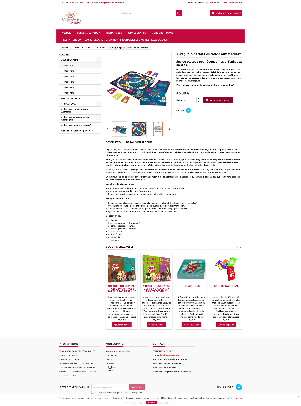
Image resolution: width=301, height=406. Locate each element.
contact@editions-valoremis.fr (111, 3)
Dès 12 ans (69, 76)
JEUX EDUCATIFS (137, 33)
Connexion (214, 3)
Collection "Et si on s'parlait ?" (77, 131)
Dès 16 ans (69, 87)
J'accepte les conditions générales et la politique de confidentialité (118, 393)
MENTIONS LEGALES (68, 376)
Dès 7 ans (68, 65)
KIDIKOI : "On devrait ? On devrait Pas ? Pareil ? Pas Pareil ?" (122, 289)
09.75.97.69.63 (78, 3)
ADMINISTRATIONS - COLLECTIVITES (76, 363)
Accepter (151, 402)
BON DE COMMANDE (68, 355)
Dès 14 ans (69, 82)
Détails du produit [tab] (139, 142)
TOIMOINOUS (191, 286)
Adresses (110, 363)
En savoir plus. (236, 398)
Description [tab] (114, 142)
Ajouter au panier (218, 100)
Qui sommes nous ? (88, 33)
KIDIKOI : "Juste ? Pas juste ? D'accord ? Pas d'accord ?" (156, 289)
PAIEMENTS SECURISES (70, 359)
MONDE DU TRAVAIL (162, 33)
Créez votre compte (232, 3)
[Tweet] (188, 110)
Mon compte (114, 343)
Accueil (66, 33)
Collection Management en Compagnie (75, 118)
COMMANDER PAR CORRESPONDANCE (77, 351)
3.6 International (226, 286)
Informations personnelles (118, 351)
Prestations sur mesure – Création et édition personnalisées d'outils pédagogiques (115, 40)
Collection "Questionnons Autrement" (74, 110)
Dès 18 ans (69, 93)
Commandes (111, 355)
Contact (159, 343)
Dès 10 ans (69, 71)
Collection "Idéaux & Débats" (76, 125)
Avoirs (109, 359)
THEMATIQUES (114, 33)
